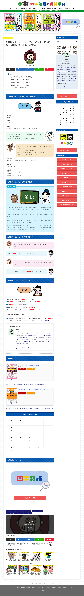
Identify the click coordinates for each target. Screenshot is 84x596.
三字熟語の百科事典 (66, 182)
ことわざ (34, 8)
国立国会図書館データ (42, 384)
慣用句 (39, 8)
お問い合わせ (67, 8)
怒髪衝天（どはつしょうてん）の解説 (20, 79)
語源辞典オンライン (66, 191)
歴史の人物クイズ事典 (67, 200)
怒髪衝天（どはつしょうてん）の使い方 (20, 82)
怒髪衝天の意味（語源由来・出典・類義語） (21, 77)
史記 (8, 166)
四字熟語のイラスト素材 (66, 168)
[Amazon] (30, 348)
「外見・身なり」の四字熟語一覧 (25, 511)
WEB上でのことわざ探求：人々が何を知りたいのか (36, 343)
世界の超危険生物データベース (67, 204)
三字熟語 (54, 8)
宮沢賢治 (35, 320)
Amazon (30, 368)
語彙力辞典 (66, 177)
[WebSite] (18, 348)
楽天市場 (21, 368)
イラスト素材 (60, 8)
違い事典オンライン (66, 195)
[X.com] (71, 8)
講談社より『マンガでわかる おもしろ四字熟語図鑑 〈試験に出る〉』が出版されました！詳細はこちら (42, 10)
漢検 (30, 8)
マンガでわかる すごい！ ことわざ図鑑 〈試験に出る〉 (32, 389)
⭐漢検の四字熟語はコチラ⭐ (67, 150)
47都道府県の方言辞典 (67, 186)
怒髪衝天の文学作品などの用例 (19, 87)
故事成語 (44, 8)
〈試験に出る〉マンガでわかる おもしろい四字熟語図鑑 (66, 73)
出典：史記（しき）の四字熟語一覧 (14, 513)
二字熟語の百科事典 (66, 173)
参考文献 (54, 587)
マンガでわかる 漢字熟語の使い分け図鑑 (34, 335)
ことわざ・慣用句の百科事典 (67, 159)
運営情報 (64, 587)
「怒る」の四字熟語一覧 (37, 511)
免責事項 (59, 587)
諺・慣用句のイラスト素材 (67, 164)
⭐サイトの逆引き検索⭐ (29, 498)
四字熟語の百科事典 (39, 592)
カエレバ (23, 366)
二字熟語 (49, 8)
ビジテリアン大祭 (44, 320)
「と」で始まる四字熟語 (8, 38)
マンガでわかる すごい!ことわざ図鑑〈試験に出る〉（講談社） (24, 408)
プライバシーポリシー (46, 587)
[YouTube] (73, 8)
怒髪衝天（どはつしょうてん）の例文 (20, 85)
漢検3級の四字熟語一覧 (27, 513)
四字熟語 (11, 8)
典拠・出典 (17, 8)
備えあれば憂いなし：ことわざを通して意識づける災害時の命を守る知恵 (66, 78)
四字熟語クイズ (24, 8)
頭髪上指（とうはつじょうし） (14, 172)
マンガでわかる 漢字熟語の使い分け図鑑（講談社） (21, 384)
